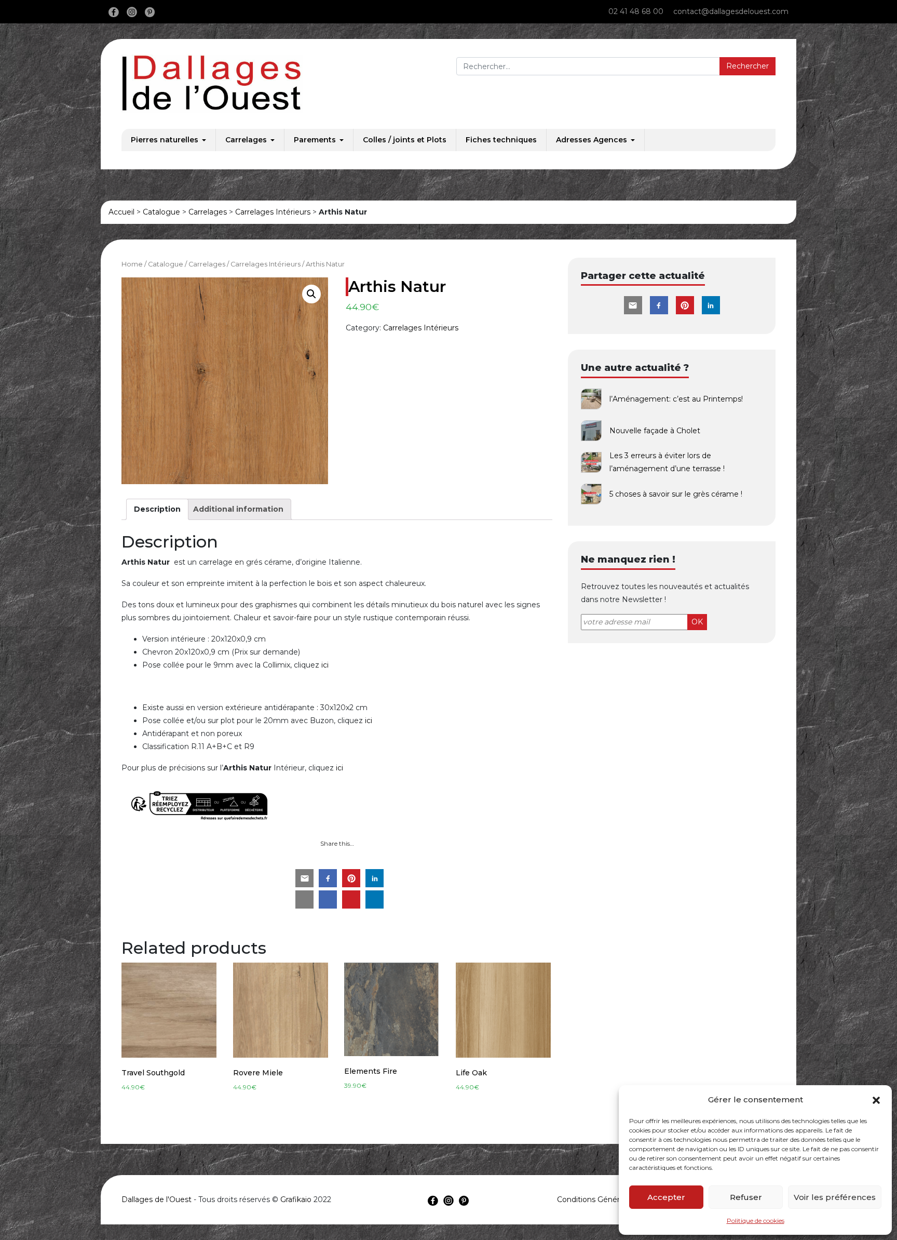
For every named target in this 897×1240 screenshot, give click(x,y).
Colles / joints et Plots (404, 139)
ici (325, 665)
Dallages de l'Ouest (156, 1199)
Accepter (666, 1197)
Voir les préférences (835, 1197)
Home (132, 264)
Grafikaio (295, 1199)
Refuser (746, 1197)
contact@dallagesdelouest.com (731, 11)
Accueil (121, 212)
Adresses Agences (591, 139)
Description (157, 509)
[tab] (157, 509)
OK (697, 621)
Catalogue (161, 212)
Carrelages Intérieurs (272, 212)
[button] (876, 1100)
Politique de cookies (755, 1220)
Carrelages (246, 139)
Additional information (238, 509)
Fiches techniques (501, 139)
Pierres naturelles (164, 139)
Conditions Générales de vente (612, 1199)
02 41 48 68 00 (635, 11)
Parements (315, 139)
